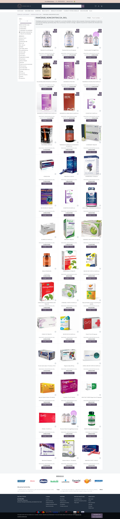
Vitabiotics (22, 78)
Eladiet (21, 46)
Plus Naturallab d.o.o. (25, 69)
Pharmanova (23, 66)
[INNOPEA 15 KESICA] (69, 165)
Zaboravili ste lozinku (64, 502)
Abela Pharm (23, 38)
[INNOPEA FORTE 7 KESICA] (91, 449)
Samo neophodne (97, 516)
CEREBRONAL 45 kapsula (91, 176)
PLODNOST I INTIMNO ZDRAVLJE (71, 10)
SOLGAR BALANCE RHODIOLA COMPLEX (47, 81)
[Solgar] (88, 483)
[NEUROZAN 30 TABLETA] (47, 197)
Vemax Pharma (23, 74)
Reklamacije (91, 508)
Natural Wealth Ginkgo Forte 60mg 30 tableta (91, 303)
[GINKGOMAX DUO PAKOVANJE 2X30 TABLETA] (47, 292)
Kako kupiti (90, 499)
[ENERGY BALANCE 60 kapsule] (91, 418)
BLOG (91, 10)
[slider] (19, 23)
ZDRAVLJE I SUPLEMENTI (56, 10)
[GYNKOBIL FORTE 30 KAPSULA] (69, 292)
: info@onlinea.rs (49, 1)
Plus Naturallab (23, 67)
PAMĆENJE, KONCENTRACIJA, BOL (26, 32)
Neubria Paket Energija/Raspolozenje (69, 429)
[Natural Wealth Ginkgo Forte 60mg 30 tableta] (91, 292)
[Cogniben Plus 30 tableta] (69, 386)
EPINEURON (47, 176)
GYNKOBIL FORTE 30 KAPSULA (69, 302)
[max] (29, 21)
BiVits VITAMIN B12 (46, 271)
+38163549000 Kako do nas (65, 1)
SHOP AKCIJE (20, 10)
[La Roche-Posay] (32, 483)
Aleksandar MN (23, 41)
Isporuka (90, 504)
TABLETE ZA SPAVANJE (25, 33)
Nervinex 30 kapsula (47, 460)
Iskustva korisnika (49, 506)
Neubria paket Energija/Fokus (91, 50)
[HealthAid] (21, 483)
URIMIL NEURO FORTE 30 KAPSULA (91, 365)
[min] (22, 21)
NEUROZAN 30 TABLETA (47, 208)
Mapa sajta (76, 502)
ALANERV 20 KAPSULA (46, 239)
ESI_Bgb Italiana (24, 48)
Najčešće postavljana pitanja (80, 500)
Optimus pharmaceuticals (26, 64)
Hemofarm (22, 55)
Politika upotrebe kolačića (51, 504)
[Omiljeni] (95, 6)
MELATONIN (23, 26)
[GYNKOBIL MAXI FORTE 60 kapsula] (91, 228)
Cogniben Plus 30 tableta (69, 397)
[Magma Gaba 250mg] (69, 355)
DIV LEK (22, 43)
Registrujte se (63, 500)
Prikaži (88, 17)
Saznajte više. (78, 514)
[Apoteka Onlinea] (24, 6)
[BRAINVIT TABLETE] (69, 228)
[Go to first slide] (101, 481)
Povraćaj (90, 506)
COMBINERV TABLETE (91, 144)
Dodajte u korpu (47, 57)
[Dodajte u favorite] (55, 47)
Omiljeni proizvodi (64, 506)
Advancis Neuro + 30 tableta (69, 460)
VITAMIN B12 (47, 274)
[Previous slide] (18, 481)
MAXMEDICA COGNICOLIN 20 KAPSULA (46, 113)
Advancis (22, 39)
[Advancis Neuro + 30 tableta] (69, 449)
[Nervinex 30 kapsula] (47, 449)
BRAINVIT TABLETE (69, 239)
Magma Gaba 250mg (69, 365)
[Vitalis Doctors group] (99, 483)
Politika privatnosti (50, 502)
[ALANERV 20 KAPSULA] (47, 228)
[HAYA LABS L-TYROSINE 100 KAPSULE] (91, 197)
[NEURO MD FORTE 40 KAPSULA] (91, 260)
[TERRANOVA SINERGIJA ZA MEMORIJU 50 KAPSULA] (69, 134)
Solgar (21, 71)
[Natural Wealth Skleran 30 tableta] (47, 386)
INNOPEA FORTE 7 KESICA (91, 460)
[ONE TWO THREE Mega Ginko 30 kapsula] (91, 386)
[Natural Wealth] (54, 483)
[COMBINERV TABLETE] (91, 134)
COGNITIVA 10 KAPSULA (91, 113)
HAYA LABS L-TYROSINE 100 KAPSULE (91, 208)
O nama (47, 499)
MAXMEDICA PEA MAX (69, 81)
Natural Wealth (23, 60)
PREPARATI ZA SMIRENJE (26, 30)
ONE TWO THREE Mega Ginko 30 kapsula (91, 397)
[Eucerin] (43, 483)
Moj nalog (62, 499)
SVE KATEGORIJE (84, 10)
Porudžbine (62, 504)
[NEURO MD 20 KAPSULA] (69, 323)
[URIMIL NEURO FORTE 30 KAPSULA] (91, 355)
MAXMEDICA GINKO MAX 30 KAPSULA (69, 113)
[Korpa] (101, 6)
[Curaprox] (66, 483)
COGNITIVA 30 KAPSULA (69, 208)
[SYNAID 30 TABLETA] (47, 323)
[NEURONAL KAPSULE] (47, 134)
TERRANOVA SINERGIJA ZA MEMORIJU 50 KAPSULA (69, 145)
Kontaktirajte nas (78, 499)
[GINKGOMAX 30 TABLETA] (69, 260)
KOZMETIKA (38, 10)
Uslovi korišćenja (49, 500)
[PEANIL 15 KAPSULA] (47, 418)
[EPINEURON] (47, 165)
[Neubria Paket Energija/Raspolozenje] (69, 418)
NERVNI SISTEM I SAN (36, 14)
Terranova (22, 73)
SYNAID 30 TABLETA (47, 334)
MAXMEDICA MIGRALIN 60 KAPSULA (91, 81)
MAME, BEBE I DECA (29, 10)
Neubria (22, 62)
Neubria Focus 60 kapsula (47, 50)
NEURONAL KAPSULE (46, 144)
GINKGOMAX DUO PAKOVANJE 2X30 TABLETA (47, 303)
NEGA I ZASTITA (45, 10)
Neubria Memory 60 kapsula (69, 50)
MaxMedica (22, 59)
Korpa (89, 500)
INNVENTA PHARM (24, 57)
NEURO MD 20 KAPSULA (69, 334)
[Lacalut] (77, 483)
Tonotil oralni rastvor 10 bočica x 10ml (46, 365)
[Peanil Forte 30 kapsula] (91, 323)
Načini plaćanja (91, 502)
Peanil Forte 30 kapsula (91, 334)
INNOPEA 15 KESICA (69, 176)
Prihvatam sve (97, 514)
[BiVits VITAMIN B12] (47, 260)
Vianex (21, 76)
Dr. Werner (22, 45)
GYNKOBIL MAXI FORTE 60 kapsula (91, 239)
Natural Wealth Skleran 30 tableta (47, 397)
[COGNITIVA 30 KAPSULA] (69, 197)
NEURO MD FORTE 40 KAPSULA (91, 271)
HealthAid (22, 53)
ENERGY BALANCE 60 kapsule (91, 429)
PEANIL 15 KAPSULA (47, 429)
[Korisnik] (98, 6)
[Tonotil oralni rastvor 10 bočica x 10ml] (47, 355)
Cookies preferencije (22, 516)
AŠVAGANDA (23, 28)
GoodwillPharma (24, 50)
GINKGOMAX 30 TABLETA (69, 271)
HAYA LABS (22, 52)
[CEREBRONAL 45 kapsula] (91, 165)
